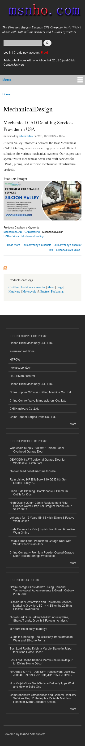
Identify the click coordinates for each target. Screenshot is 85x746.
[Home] (42, 11)
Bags (60, 287)
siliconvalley (26, 136)
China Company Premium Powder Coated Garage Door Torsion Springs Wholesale (42, 554)
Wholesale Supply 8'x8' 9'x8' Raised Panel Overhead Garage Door (37, 449)
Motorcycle (29, 291)
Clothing (13, 287)
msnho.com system (32, 734)
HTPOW (15, 359)
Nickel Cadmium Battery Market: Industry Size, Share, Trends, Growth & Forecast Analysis (39, 618)
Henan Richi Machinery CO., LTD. (31, 343)
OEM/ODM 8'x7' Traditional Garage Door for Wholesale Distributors (37, 461)
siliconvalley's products (37, 245)
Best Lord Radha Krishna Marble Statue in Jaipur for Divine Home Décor (41, 650)
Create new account (27, 52)
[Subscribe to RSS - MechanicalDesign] (5, 267)
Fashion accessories (33, 287)
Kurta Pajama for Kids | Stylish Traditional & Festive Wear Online (42, 530)
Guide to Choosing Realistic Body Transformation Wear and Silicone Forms (41, 638)
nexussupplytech (20, 367)
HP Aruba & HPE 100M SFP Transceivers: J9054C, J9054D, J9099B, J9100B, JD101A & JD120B (42, 673)
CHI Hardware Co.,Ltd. (24, 408)
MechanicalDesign (52, 231)
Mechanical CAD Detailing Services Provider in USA (38, 125)
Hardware (14, 291)
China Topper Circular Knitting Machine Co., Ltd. (41, 392)
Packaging (57, 291)
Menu (6, 79)
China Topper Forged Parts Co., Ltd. (33, 417)
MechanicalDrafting (32, 236)
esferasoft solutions (22, 351)
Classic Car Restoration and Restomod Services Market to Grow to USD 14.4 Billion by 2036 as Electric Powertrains (41, 605)
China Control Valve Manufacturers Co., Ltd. (38, 400)
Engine (44, 291)
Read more (13, 244)
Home (6, 94)
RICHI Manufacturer (22, 376)
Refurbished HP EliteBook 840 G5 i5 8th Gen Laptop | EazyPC (38, 481)
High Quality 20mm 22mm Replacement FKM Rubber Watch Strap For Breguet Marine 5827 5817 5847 (41, 505)
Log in (8, 52)
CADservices (11, 236)
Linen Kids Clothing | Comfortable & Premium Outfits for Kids (39, 492)
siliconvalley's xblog (68, 250)
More (73, 424)
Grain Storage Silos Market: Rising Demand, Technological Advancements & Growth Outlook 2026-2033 (42, 590)
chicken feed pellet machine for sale (33, 471)
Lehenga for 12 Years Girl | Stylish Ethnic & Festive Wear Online (42, 519)
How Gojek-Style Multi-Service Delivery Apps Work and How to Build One (42, 684)
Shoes (51, 287)
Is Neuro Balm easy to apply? (28, 629)
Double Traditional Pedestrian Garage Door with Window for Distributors (40, 542)
